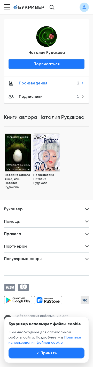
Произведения (49, 83)
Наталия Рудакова (46, 52)
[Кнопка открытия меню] (6, 7)
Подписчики (49, 96)
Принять (46, 353)
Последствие (43, 175)
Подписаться (47, 64)
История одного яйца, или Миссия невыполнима (17, 177)
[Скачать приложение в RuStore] (48, 300)
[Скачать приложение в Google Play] (18, 300)
